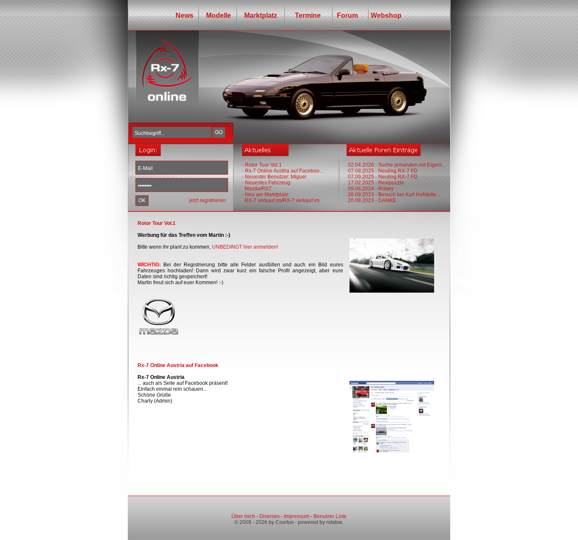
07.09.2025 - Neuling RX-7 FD (383, 171)
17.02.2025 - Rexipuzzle (376, 183)
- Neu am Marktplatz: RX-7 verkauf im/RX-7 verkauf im (280, 197)
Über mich (243, 516)
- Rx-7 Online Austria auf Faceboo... (282, 171)
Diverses (269, 516)
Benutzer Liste (330, 516)
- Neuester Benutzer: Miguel (274, 177)
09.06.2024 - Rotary (371, 189)
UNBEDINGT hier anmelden (244, 247)
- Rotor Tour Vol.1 (262, 165)
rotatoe (334, 522)
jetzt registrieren (207, 200)
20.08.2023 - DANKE (372, 200)
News (184, 15)
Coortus (284, 522)
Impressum (296, 516)
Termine (305, 15)
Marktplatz (260, 15)
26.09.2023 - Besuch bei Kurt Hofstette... (394, 194)
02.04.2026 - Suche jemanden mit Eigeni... (397, 165)
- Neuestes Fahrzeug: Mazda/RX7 (267, 186)
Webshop (386, 15)
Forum (345, 15)
